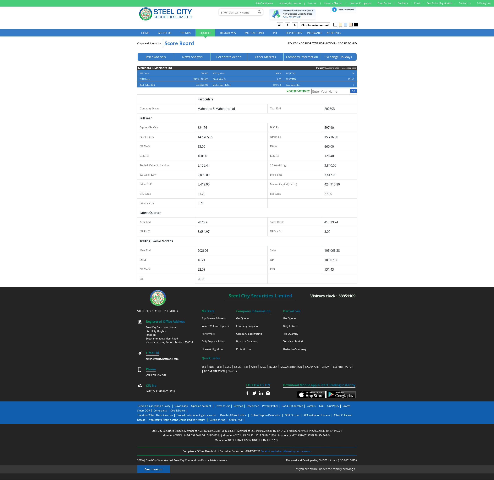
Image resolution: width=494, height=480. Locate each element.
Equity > (294, 43)
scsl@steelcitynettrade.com (162, 359)
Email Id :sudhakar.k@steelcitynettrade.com (286, 451)
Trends (185, 33)
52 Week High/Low (212, 349)
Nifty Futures (290, 326)
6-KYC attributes (264, 3)
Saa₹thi (232, 371)
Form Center (384, 3)
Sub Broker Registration (439, 3)
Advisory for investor (290, 3)
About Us (164, 33)
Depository (294, 33)
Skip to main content (315, 25)
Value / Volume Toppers (215, 326)
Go (353, 91)
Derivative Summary (294, 349)
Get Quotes (242, 318)
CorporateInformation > (319, 43)
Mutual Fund (254, 33)
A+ (280, 25)
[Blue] (345, 24)
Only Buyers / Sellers (213, 341)
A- (295, 25)
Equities (205, 33)
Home (145, 33)
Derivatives (228, 33)
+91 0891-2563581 (156, 375)
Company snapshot (247, 326)
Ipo (274, 33)
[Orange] (351, 24)
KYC (321, 406)
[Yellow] (340, 24)
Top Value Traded (293, 341)
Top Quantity (290, 333)
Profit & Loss (243, 349)
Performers (208, 333)
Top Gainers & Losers (214, 318)
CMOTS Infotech (328, 460)
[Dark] (356, 24)
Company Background (249, 333)
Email (417, 3)
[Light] (335, 24)
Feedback (403, 3)
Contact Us (465, 3)
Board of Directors (246, 341)
